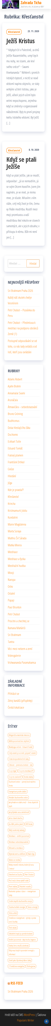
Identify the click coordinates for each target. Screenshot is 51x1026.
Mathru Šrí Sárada (17, 538)
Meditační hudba (17, 565)
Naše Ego (31, 853)
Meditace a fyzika (16, 559)
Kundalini (13, 517)
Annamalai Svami (16, 393)
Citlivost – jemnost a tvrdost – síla (20, 764)
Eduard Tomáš (15, 448)
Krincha (11, 503)
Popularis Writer (25, 1020)
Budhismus (13, 420)
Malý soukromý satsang (16, 830)
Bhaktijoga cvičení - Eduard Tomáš (20, 747)
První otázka (13, 886)
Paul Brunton (14, 607)
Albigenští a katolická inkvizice (19, 735)
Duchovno (13, 434)
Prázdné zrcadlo (25, 886)
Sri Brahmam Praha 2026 (20, 290)
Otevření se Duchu (15, 874)
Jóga (10, 483)
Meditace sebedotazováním (18, 842)
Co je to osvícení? (15, 776)
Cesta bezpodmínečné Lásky (19, 758)
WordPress (29, 1014)
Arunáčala (13, 400)
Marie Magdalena (17, 524)
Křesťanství (14, 32)
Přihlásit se (13, 693)
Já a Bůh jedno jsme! (16, 824)
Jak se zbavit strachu (15, 818)
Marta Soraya (14, 531)
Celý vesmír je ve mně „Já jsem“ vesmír (22, 753)
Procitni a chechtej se (18, 621)
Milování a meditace (16, 847)
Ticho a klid (13, 913)
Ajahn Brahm (14, 386)
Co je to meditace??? (26, 770)
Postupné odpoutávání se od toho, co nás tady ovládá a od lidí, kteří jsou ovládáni (22, 346)
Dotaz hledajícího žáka (19, 427)
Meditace (13, 552)
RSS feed (16, 983)
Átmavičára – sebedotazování (22, 407)
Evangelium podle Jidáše (17, 791)
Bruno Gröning (15, 414)
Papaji (11, 600)
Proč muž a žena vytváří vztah (19, 880)
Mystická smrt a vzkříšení (17, 853)
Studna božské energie (17, 907)
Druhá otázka (28, 776)
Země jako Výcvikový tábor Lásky (20, 960)
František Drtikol (16, 462)
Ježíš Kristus (20, 40)
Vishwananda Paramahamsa (22, 662)
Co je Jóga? (12, 770)
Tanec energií (32, 907)
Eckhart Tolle (14, 441)
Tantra (11, 642)
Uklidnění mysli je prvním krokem (20, 933)
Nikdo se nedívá (14, 859)
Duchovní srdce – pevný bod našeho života (22, 783)
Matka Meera (15, 545)
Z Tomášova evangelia (16, 966)
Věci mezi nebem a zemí (20, 648)
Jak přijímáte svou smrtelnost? (19, 812)
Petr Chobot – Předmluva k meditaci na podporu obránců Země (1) (23, 328)
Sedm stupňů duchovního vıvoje (20, 901)
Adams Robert (15, 379)
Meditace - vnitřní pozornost (19, 836)
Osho (10, 586)
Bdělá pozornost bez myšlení (19, 741)
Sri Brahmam (14, 635)
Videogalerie (14, 655)
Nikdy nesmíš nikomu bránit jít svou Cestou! (21, 866)
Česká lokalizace (16, 707)
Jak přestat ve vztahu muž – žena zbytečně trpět (23, 804)
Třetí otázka (13, 927)
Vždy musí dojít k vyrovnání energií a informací (21, 952)
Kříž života (29, 824)
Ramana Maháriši (17, 628)
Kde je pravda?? (16, 490)
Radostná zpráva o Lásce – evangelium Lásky (22, 893)
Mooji (11, 572)
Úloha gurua (30, 966)
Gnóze (11, 469)
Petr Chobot (14, 614)
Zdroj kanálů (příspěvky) (20, 700)
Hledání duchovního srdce (18, 797)
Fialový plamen (15, 455)
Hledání (12, 476)
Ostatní (11, 593)
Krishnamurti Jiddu (17, 510)
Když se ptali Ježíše (21, 163)
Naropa (11, 579)
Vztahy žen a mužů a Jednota (18, 945)
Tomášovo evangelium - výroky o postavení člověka (22, 919)
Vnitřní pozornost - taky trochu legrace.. (23, 939)
